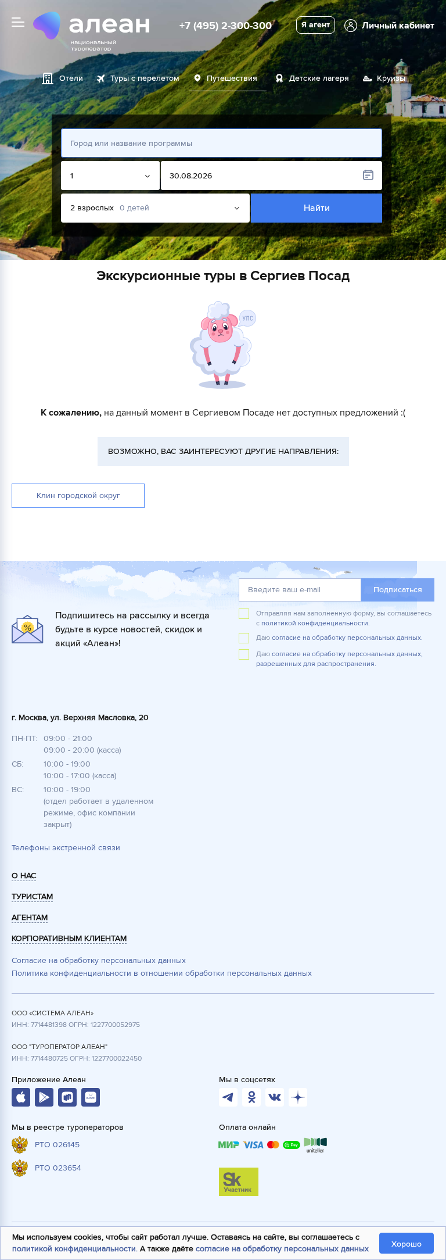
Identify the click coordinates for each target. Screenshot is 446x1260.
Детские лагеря (319, 78)
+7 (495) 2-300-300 (225, 25)
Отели (71, 78)
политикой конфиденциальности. (315, 623)
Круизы (391, 78)
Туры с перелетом (144, 78)
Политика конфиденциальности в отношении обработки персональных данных (162, 973)
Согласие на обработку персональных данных (99, 960)
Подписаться (397, 590)
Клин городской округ (78, 495)
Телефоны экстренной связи (66, 848)
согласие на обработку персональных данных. (347, 637)
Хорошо (406, 1244)
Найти (317, 208)
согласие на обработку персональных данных (282, 1249)
